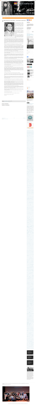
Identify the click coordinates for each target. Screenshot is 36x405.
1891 (28, 130)
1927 (32, 131)
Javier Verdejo (29, 237)
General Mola (30, 221)
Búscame (27, 171)
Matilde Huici (30, 293)
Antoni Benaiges (28, 151)
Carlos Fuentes (29, 174)
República (30, 323)
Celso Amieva (30, 182)
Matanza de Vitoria (31, 292)
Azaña (29, 160)
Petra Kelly (30, 310)
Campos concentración (32, 172)
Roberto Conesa (29, 327)
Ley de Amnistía (31, 269)
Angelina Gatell (31, 150)
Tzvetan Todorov (28, 341)
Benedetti (27, 165)
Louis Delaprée (32, 272)
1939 (30, 132)
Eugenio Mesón (28, 206)
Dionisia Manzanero (29, 194)
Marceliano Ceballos (30, 282)
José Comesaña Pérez (32, 245)
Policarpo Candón (32, 312)
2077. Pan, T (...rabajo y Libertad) (31, 75)
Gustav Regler (31, 227)
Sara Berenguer (32, 331)
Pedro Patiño (32, 308)
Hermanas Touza (29, 229)
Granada (27, 225)
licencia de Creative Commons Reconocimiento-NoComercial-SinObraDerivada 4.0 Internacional (30, 104)
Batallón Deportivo (32, 164)
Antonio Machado (28, 154)
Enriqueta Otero (31, 204)
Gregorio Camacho (29, 225)
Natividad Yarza (29, 300)
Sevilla (29, 333)
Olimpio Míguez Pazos (31, 303)
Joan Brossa (29, 239)
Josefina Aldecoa (30, 254)
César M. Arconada (28, 183)
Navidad (33, 300)
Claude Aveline (31, 185)
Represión (28, 323)
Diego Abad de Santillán (32, 193)
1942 (33, 132)
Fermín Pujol (28, 210)
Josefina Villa (31, 255)
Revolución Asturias (28, 324)
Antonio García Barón (29, 153)
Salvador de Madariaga (32, 330)
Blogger (27, 403)
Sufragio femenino (28, 336)
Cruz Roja (30, 191)
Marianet (30, 289)
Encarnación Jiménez (28, 203)
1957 (31, 133)
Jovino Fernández (30, 256)
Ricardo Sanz (33, 326)
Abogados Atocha (28, 136)
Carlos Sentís (33, 175)
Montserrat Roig (29, 299)
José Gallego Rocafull (32, 246)
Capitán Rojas (30, 173)
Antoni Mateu (33, 151)
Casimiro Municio (32, 180)
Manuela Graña (28, 282)
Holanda (33, 230)
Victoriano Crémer (32, 346)
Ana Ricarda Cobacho (28, 146)
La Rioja (30, 266)
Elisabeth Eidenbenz (28, 200)
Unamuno (31, 341)
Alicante (27, 142)
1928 (33, 131)
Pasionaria (28, 306)
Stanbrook (27, 335)
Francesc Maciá (31, 213)
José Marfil (33, 250)
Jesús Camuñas (28, 238)
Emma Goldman (32, 202)
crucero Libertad (28, 191)
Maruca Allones (29, 291)
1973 (31, 134)
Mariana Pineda (28, 289)
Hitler (31, 230)
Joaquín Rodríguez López (28, 241)
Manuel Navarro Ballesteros (29, 280)
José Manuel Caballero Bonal (30, 250)
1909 (33, 130)
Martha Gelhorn (31, 290)
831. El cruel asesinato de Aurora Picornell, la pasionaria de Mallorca (32, 73)
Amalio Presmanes (32, 144)
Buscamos (29, 171)
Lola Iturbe (29, 271)
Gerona (31, 223)
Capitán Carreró (28, 173)
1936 (27, 132)
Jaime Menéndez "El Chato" (31, 236)
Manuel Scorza (28, 281)
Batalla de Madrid (29, 163)
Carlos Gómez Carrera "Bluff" (32, 174)
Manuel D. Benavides (31, 278)
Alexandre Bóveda (28, 140)
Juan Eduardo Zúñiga (32, 258)
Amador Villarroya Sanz (29, 144)
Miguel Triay (33, 297)
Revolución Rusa (32, 325)
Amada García (28, 143)
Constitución (29, 189)
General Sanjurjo (32, 222)
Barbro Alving (29, 161)
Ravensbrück (28, 322)
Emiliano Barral (33, 201)
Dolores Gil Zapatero (32, 195)
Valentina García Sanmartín (30, 342)
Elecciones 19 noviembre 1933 (31, 199)
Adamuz (33, 136)
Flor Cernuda (30, 212)
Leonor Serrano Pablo (28, 268)
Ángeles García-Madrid (28, 150)
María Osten (32, 287)
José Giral (28, 247)
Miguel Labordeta (29, 297)
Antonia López (28, 152)
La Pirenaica (29, 266)
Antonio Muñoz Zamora (32, 154)
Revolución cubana (32, 324)
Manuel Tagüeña (31, 281)
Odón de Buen (29, 303)
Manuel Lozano (31, 279)
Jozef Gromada (33, 256)
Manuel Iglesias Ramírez (28, 279)
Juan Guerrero (31, 260)
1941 (32, 132)
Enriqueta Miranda (28, 204)
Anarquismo (33, 146)
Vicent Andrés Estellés (32, 343)
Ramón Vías (30, 321)
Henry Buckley (33, 228)
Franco (29, 217)
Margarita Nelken (32, 283)
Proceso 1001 (30, 314)
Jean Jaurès (32, 237)
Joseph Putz (28, 256)
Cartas (28, 179)
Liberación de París (30, 270)
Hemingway (31, 228)
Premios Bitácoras (31, 313)
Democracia (33, 192)
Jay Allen (30, 237)
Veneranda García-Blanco (28, 343)
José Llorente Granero (28, 248)
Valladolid (33, 342)
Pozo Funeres (29, 313)
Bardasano (33, 161)
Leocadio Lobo (32, 267)
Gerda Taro (30, 223)
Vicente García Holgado (29, 344)
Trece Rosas (31, 340)
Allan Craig (31, 142)
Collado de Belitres (28, 186)
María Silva (29, 288)
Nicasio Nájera (31, 301)
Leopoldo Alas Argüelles (32, 268)
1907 (32, 130)
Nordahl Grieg (33, 302)
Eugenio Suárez (30, 206)
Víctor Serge (28, 346)
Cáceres (30, 171)
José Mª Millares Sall (31, 249)
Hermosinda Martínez (32, 229)
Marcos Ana (28, 283)
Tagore (30, 336)
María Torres (29, 88)
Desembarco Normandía (28, 193)
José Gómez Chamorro (31, 247)
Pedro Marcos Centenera (28, 308)
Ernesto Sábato (28, 205)
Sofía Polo (30, 334)
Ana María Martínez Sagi (31, 145)
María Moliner (29, 287)
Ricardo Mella (28, 326)
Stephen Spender (30, 335)
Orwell (31, 304)
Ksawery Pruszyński (31, 265)
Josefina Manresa (28, 255)
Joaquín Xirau (31, 241)
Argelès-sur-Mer (30, 156)
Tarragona (32, 336)
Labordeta (31, 266)
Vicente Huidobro (32, 344)
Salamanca (27, 330)
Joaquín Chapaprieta (32, 240)
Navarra (31, 300)
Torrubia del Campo (28, 340)
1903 (30, 130)
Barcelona (31, 161)
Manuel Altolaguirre (29, 277)
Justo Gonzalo (29, 265)
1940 (31, 132)
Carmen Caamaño (28, 176)
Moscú (33, 299)
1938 (29, 132)
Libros (33, 270)
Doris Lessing (28, 196)
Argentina (32, 156)
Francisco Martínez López (29, 216)
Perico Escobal (28, 310)
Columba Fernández (32, 186)
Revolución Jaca (29, 325)
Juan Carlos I (31, 257)
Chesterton (27, 184)
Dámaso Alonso (29, 192)
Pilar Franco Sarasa (31, 311)
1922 (28, 131)
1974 (32, 134)
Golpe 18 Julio (29, 224)
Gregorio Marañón (32, 225)
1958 (32, 133)
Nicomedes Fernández (29, 302)
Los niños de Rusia (29, 272)
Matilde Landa (33, 293)
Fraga (27, 213)
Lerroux (27, 269)
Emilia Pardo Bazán (29, 201)
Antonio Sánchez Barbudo (32, 155)
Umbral (29, 341)
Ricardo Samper (30, 326)
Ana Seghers (31, 146)
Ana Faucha (28, 145)
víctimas (32, 345)
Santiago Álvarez (29, 331)
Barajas (27, 161)
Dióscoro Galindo (32, 194)
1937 (28, 132)
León (33, 267)
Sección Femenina (31, 332)
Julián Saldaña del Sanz (28, 264)
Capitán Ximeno (32, 173)
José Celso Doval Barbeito (28, 245)
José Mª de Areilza (28, 249)
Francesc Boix (29, 213)
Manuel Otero (32, 280)
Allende (33, 142)
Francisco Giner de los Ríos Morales (31, 215)
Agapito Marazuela (28, 137)
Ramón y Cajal (32, 321)
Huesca (28, 231)
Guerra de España (29, 226)
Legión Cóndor (29, 267)
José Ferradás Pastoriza (28, 246)
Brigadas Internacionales (31, 170)
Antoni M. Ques (30, 151)
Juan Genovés (31, 259)
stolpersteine (33, 335)
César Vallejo (31, 183)
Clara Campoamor (29, 185)
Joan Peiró (33, 239)
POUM (27, 313)
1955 (30, 133)
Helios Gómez (29, 228)
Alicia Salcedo (29, 142)
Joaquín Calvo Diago (29, 240)
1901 (29, 130)
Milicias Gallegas (29, 298)
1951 (27, 133)
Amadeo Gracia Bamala (30, 143)
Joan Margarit (31, 239)
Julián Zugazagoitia (31, 264)
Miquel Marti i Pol (31, 298)
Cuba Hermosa (33, 191)
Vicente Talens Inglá (29, 345)
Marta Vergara (29, 290)
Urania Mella (33, 341)
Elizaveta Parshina (31, 200)
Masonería (29, 292)
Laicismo (33, 266)
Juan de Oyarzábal (29, 258)
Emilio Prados (30, 202)
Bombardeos (33, 169)
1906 (31, 130)
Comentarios (29, 80)
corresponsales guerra (31, 190)
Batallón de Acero (29, 164)
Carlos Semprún (30, 175)
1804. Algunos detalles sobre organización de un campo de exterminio (32, 70)
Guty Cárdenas (33, 227)
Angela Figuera (30, 149)
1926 (31, 131)
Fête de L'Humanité (28, 212)
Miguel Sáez (31, 297)
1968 (27, 134)
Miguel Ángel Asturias (28, 296)
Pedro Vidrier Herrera (31, 309)
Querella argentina (30, 315)
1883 (27, 130)
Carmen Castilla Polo (31, 176)
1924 (30, 131)
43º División (32, 135)
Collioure (30, 186)
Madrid (33, 275)
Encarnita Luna (31, 203)
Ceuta (33, 183)
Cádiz (32, 171)
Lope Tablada (32, 271)
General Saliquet (30, 222)
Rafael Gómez (30, 317)
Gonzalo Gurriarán (32, 224)
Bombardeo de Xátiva (29, 169)
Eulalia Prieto (33, 206)
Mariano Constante (32, 289)
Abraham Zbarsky (31, 136)
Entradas (28, 79)
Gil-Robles (33, 223)
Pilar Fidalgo (29, 311)
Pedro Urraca (29, 309)
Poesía (29, 312)
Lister (28, 271)
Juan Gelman (29, 259)
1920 (27, 131)
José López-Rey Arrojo (31, 248)
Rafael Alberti (30, 316)
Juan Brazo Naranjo (28, 257)
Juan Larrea (33, 260)
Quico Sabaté (33, 315)
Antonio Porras (29, 155)
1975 (33, 134)
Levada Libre (29, 269)
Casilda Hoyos (30, 180)
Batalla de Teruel (32, 163)
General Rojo (28, 222)
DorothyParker (30, 196)
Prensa (33, 313)
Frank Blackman (32, 217)
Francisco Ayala (31, 214)
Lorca (33, 271)
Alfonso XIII (31, 141)
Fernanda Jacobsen (30, 210)
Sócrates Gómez (29, 334)
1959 (33, 133)
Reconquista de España (31, 322)
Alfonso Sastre (29, 141)
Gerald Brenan (28, 223)
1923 (29, 131)
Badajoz (31, 160)
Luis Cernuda (30, 273)
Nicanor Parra (29, 301)
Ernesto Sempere (30, 205)
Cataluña (30, 181)
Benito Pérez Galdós (30, 165)
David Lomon (31, 192)
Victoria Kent (30, 346)
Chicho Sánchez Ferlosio (30, 184)
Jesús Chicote (30, 238)
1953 (28, 133)
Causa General (33, 181)
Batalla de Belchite (30, 162)
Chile (33, 184)
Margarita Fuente (30, 283)
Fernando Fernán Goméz (30, 211)
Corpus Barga (28, 190)
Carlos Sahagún (28, 175)
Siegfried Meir (32, 333)
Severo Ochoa (28, 333)
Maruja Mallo (31, 291)
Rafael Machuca (32, 317)
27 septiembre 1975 (29, 135)
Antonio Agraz (33, 152)
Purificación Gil (28, 315)
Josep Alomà (33, 255)
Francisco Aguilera (28, 214)
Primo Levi (27, 314)
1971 (29, 134)
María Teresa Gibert (31, 288)
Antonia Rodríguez (30, 152)
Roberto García (32, 327)
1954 (29, 133)
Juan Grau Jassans (28, 260)
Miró (33, 298)
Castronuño (29, 181)
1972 (30, 134)
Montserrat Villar (31, 299)
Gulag (27, 227)
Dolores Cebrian (29, 195)
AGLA (29, 137)
